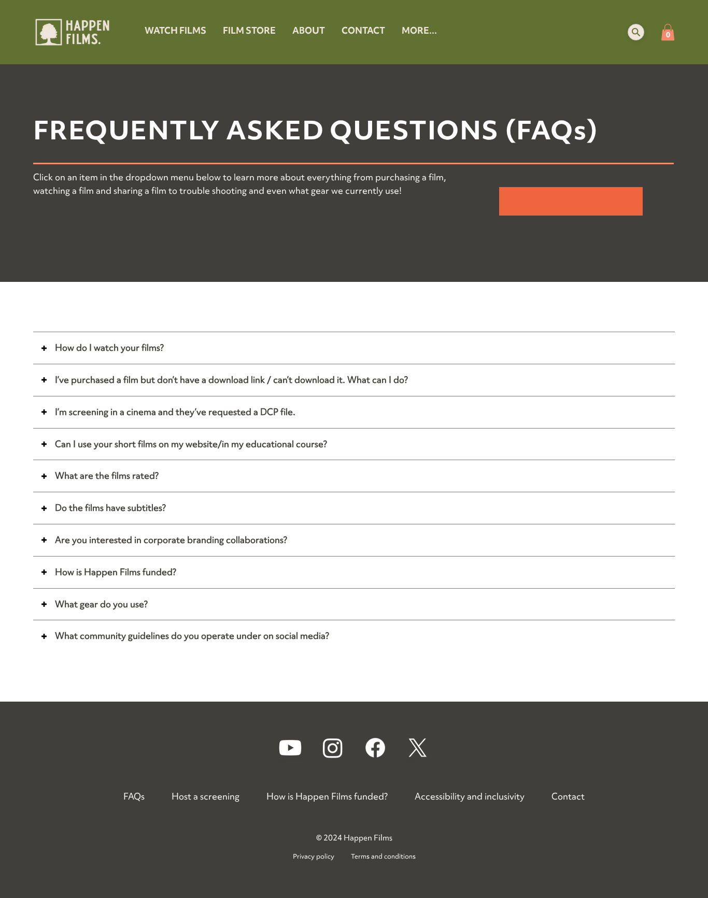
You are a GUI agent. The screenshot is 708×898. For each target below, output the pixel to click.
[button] (636, 32)
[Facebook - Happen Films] (375, 748)
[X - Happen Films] (418, 748)
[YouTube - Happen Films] (290, 748)
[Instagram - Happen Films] (333, 748)
